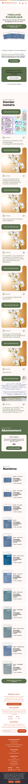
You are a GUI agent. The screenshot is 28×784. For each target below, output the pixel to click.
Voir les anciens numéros (14, 84)
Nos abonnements (14, 753)
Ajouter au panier (14, 448)
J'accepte (11, 781)
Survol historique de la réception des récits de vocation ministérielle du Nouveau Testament (12, 181)
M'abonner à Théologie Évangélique (14, 26)
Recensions (7, 372)
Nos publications (14, 739)
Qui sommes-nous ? (14, 759)
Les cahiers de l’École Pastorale (14, 744)
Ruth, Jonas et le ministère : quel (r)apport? (13, 219)
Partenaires (14, 765)
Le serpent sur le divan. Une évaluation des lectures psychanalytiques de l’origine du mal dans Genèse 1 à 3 (13, 410)
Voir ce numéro (18, 483)
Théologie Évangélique (14, 746)
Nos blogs (14, 761)
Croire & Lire (14, 743)
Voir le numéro (14, 78)
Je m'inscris (22, 730)
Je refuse (17, 781)
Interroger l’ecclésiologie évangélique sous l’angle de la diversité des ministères (14, 335)
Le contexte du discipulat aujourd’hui (12, 298)
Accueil (14, 758)
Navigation (14, 756)
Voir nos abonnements (14, 704)
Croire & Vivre (14, 741)
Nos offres (14, 749)
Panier (14, 751)
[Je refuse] (26, 778)
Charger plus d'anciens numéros (14, 681)
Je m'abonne (14, 61)
